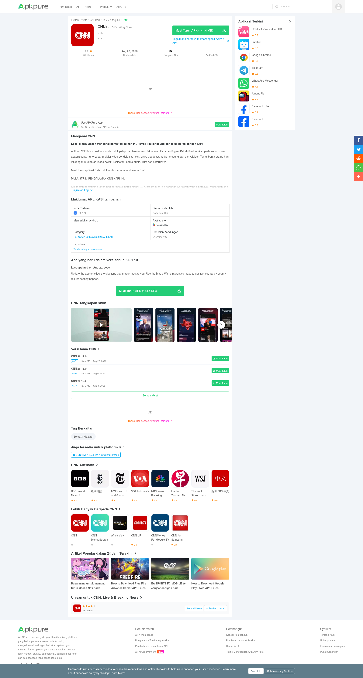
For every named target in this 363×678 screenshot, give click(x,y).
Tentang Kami (327, 634)
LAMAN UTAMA (79, 20)
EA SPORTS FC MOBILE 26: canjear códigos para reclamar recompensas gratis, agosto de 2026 (169, 585)
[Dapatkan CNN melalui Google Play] (160, 224)
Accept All (256, 671)
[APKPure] (33, 7)
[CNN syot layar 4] (229, 325)
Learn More (117, 673)
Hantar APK (232, 646)
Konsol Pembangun (236, 634)
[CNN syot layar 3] (208, 325)
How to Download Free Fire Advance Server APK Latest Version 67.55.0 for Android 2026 (129, 585)
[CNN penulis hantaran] (143, 325)
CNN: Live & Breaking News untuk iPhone (97, 454)
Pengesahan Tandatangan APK (152, 640)
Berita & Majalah (111, 20)
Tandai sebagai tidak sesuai (88, 249)
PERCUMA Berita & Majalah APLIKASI (93, 236)
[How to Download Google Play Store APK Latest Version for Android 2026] (210, 569)
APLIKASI (95, 20)
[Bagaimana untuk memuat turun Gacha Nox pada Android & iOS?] (90, 569)
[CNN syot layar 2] (186, 325)
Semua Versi (150, 395)
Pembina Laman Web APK (240, 640)
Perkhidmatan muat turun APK (152, 646)
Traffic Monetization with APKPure (245, 651)
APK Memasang (144, 634)
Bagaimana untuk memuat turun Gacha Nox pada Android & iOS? (88, 585)
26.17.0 (83, 212)
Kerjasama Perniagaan (332, 646)
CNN (100, 33)
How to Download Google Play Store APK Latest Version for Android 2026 (207, 585)
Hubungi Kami (327, 640)
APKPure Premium (145, 651)
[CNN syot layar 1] (165, 325)
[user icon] (338, 6)
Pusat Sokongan (329, 651)
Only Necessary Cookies (279, 671)
